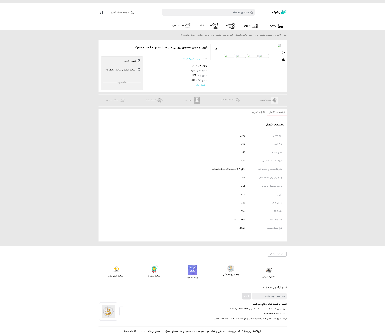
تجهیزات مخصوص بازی (263, 35)
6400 (243, 211)
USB (194, 75)
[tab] (277, 112)
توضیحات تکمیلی (276, 112)
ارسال (246, 296)
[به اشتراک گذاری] (283, 53)
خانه (285, 35)
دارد (243, 177)
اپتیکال (242, 228)
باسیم (193, 70)
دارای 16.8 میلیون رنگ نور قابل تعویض (228, 169)
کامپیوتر (278, 35)
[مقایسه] (283, 60)
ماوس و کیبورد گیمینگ (244, 35)
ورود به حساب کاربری (120, 12)
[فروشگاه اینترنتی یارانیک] (279, 12)
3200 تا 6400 (239, 219)
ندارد (243, 160)
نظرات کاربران (258, 112)
